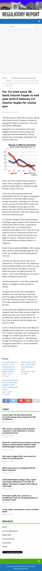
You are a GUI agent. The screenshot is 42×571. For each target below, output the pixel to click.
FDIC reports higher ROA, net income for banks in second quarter (19, 457)
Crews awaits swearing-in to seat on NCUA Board (20, 510)
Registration (6, 535)
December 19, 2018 (11, 112)
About (4, 527)
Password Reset (8, 539)
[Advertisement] (21, 52)
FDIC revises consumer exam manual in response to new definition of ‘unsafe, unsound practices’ (18, 431)
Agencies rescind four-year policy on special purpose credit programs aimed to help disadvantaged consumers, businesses (21, 444)
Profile (4, 546)
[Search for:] (21, 26)
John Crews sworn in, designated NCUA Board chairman (18, 469)
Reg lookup (6, 543)
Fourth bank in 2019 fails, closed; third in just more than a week (28, 365)
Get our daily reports (10, 531)
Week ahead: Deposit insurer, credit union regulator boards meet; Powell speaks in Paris (10, 385)
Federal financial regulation (23, 78)
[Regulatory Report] (21, 8)
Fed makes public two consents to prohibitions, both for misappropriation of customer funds (20, 498)
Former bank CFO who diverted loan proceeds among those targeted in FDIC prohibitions (19, 417)
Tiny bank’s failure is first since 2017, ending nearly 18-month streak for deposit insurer (9, 367)
